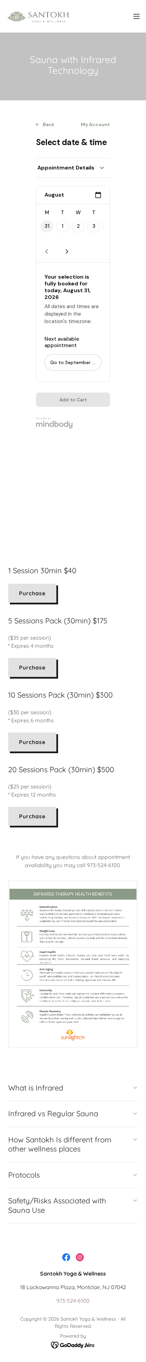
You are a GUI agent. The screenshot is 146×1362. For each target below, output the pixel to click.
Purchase (32, 593)
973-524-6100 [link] (73, 1300)
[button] (136, 16)
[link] (43, 16)
